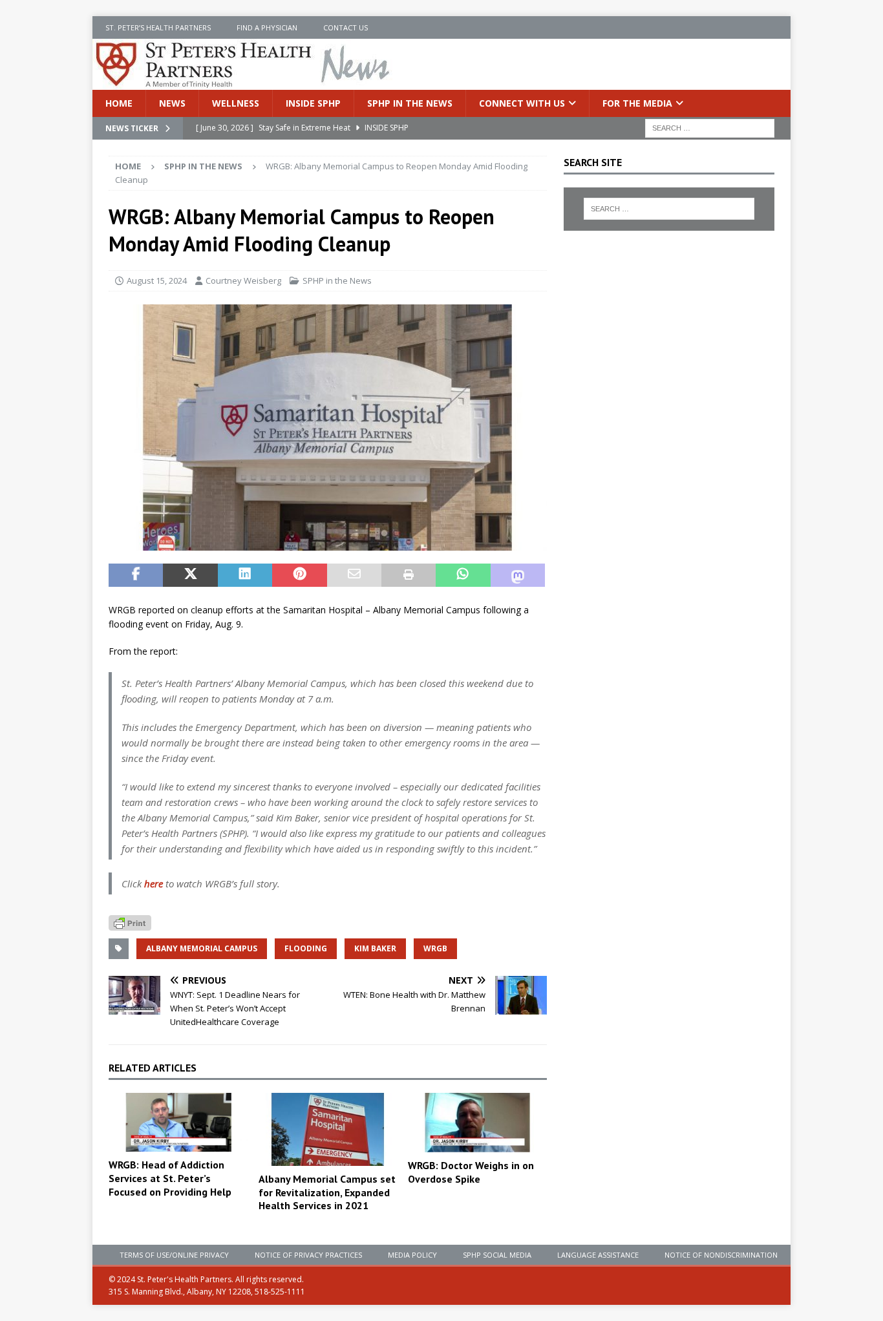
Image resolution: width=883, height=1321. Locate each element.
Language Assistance (598, 1255)
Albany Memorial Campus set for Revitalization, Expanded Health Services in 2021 (327, 1192)
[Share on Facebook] (136, 575)
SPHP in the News (409, 103)
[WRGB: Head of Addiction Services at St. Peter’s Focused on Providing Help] (178, 1122)
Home (119, 103)
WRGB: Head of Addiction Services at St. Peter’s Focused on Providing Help (170, 1178)
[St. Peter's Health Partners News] (243, 82)
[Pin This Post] (299, 575)
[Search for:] (709, 128)
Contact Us (345, 27)
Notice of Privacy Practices (308, 1255)
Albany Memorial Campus (201, 948)
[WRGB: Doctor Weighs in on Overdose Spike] (477, 1122)
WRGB (435, 948)
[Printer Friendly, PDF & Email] (130, 922)
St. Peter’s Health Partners (158, 27)
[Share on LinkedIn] (245, 575)
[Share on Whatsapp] (463, 575)
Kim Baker (375, 948)
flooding (305, 948)
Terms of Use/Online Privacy (174, 1255)
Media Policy (412, 1255)
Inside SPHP (313, 103)
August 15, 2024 (157, 280)
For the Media (637, 103)
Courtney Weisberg (243, 280)
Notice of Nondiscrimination (721, 1255)
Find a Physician (267, 27)
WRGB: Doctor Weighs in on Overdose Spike (471, 1172)
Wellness (235, 103)
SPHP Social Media (497, 1255)
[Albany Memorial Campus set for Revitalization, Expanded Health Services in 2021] (328, 1129)
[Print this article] (408, 575)
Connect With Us (522, 103)
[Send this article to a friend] (354, 575)
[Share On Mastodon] (518, 575)
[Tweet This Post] (190, 575)
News (172, 103)
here (153, 883)
